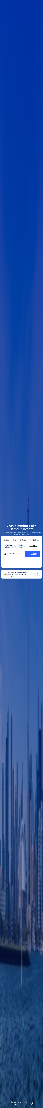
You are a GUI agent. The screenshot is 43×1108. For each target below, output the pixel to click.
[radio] (7, 540)
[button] (39, 2)
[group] (9, 546)
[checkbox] (36, 540)
